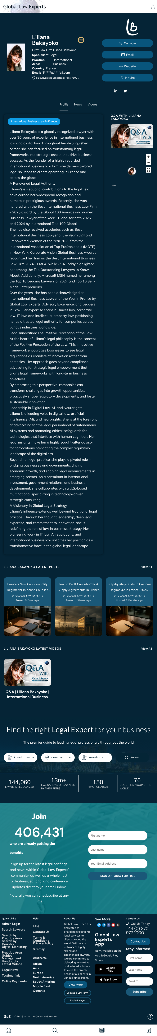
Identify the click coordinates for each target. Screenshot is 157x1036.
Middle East (41, 986)
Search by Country (9, 942)
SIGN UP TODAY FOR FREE (117, 876)
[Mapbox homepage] (114, 187)
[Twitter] (99, 925)
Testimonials (11, 975)
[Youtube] (113, 925)
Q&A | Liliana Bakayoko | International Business (27, 694)
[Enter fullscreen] (148, 170)
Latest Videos (12, 964)
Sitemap (39, 949)
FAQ (36, 926)
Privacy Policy (43, 943)
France (44, 68)
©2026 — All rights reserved (36, 1016)
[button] (131, 136)
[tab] (34, 121)
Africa (37, 964)
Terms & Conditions (41, 939)
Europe (38, 973)
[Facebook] (108, 925)
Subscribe (139, 992)
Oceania (39, 991)
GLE (7, 1016)
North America (44, 977)
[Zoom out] (148, 162)
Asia (36, 968)
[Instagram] (118, 925)
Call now (130, 43)
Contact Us (41, 932)
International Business (52, 62)
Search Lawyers (13, 929)
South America (44, 982)
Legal (44, 55)
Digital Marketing (14, 947)
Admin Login (11, 924)
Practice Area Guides (12, 954)
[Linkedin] (104, 925)
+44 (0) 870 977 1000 (137, 931)
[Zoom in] (148, 157)
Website (130, 66)
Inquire (130, 78)
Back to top (150, 1017)
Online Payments (14, 981)
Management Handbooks (11, 959)
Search (136, 757)
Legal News (10, 970)
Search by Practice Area (12, 936)
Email (130, 55)
